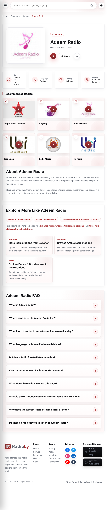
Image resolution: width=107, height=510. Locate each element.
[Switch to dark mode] (101, 5)
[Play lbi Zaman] (18, 144)
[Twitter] (73, 450)
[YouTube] (67, 462)
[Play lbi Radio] (88, 144)
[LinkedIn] (73, 456)
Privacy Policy (71, 482)
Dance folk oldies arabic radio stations (80, 219)
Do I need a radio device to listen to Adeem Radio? (38, 422)
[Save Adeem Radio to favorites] (77, 56)
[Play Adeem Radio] (53, 56)
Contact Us (53, 461)
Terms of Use (54, 458)
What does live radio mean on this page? (33, 383)
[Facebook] (67, 450)
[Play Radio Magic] (53, 144)
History (36, 458)
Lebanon (25, 16)
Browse (36, 452)
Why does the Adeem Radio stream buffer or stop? (39, 409)
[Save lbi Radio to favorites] (76, 137)
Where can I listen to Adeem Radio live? (32, 318)
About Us (52, 455)
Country (14, 16)
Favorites (37, 455)
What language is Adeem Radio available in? (35, 344)
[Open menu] (5, 5)
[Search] (91, 5)
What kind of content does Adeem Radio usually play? (41, 331)
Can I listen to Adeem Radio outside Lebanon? (36, 370)
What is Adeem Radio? (22, 305)
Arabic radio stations (46, 219)
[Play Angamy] (53, 109)
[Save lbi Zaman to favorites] (6, 137)
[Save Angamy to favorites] (41, 101)
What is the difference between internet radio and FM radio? (44, 396)
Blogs (35, 461)
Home (5, 16)
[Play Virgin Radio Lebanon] (18, 109)
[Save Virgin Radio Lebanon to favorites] (6, 101)
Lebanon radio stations (19, 219)
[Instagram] (67, 456)
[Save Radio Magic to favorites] (41, 137)
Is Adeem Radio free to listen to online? (32, 357)
